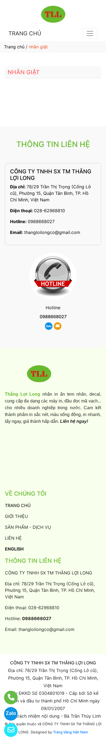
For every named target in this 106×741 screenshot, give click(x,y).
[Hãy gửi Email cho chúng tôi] (7, 730)
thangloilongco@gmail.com (52, 232)
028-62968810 (49, 210)
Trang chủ (14, 46)
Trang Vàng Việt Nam (70, 732)
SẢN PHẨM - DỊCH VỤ (28, 527)
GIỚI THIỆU (16, 516)
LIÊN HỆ (13, 538)
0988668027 (41, 221)
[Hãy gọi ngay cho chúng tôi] (7, 697)
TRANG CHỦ (24, 33)
